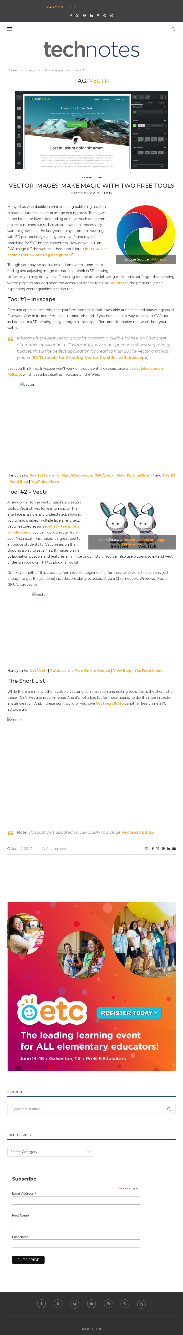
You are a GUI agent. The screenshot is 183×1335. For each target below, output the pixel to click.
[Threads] (111, 15)
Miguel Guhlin (100, 193)
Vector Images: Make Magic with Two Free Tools (91, 185)
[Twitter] (77, 15)
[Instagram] (98, 15)
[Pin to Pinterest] (163, 849)
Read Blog (19, 481)
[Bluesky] (84, 15)
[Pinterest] (104, 15)
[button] (70, 7)
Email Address (24, 1193)
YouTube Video (45, 481)
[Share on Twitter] (157, 849)
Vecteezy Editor (138, 832)
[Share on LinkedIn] (168, 849)
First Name (20, 1215)
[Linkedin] (91, 15)
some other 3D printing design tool (39, 255)
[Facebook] (71, 15)
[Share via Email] (174, 849)
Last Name (20, 1237)
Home (12, 70)
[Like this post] (146, 849)
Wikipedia (158, 259)
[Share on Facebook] (153, 849)
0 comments (57, 849)
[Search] (173, 29)
